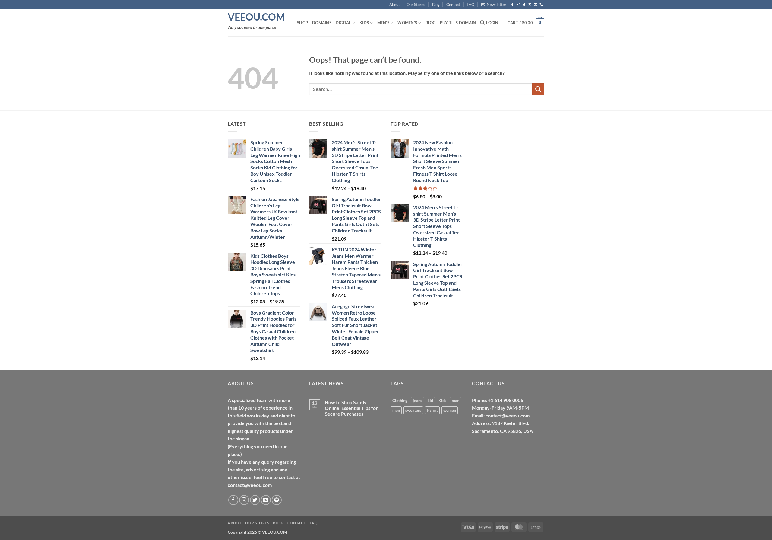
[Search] (482, 22)
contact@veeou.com (508, 415)
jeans (417, 400)
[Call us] (541, 5)
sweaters (413, 410)
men (396, 410)
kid (430, 400)
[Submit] (538, 89)
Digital (343, 22)
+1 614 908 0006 (505, 400)
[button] (493, 4)
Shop (302, 22)
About (394, 4)
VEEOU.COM (256, 17)
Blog (436, 4)
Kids (364, 22)
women (449, 410)
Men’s (383, 22)
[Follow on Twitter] (255, 500)
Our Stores (416, 4)
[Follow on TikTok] (524, 5)
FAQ (470, 4)
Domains (321, 22)
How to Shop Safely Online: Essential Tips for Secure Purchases (351, 408)
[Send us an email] (535, 5)
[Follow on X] (530, 5)
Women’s (407, 22)
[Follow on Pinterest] (277, 500)
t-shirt (432, 410)
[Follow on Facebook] (512, 5)
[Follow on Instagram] (518, 5)
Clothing (399, 400)
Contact (453, 4)
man (455, 400)
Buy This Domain (458, 22)
